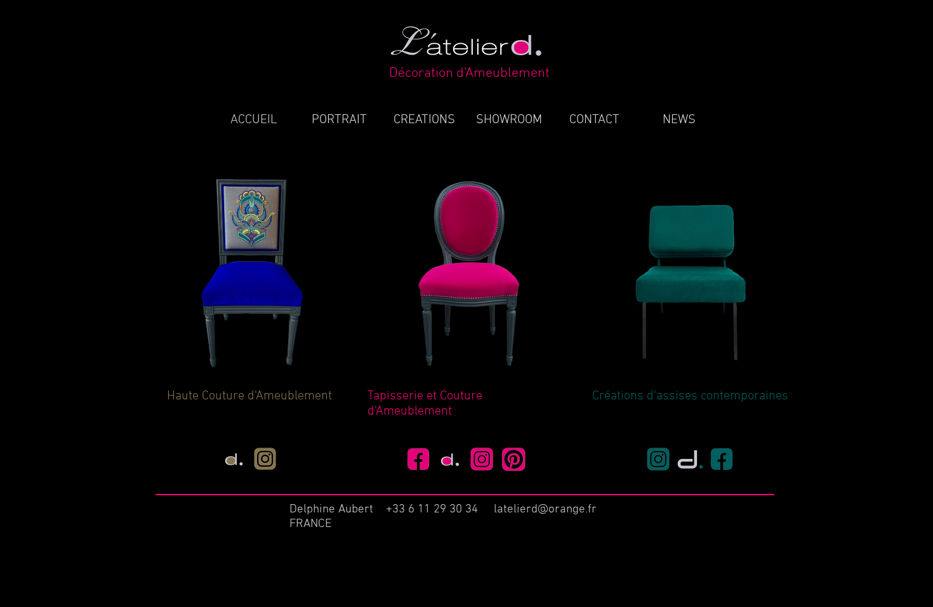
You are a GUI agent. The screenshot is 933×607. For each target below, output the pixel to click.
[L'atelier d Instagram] (482, 459)
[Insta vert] (658, 459)
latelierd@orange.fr (545, 509)
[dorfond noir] (234, 459)
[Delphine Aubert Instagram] (265, 459)
